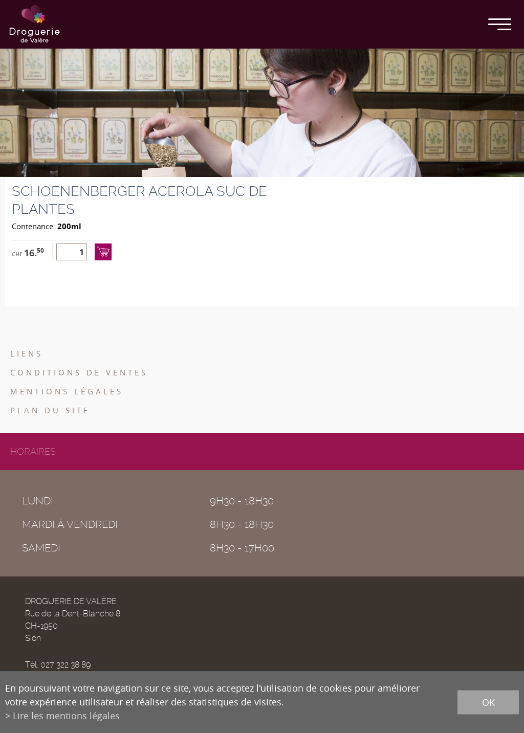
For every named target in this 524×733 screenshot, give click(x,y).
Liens (26, 353)
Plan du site (50, 410)
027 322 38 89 (65, 665)
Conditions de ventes (79, 372)
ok (488, 702)
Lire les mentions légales (66, 715)
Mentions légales (66, 391)
